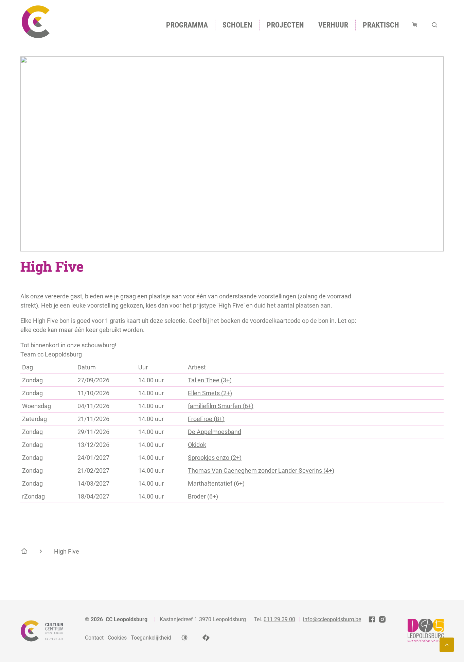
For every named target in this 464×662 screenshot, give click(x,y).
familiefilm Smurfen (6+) (220, 406)
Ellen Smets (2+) (210, 393)
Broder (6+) (203, 496)
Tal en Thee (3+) (210, 380)
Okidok (197, 444)
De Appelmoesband (214, 431)
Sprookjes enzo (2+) (215, 457)
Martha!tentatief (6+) (216, 483)
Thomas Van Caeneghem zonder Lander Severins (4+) (261, 470)
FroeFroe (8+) (206, 418)
